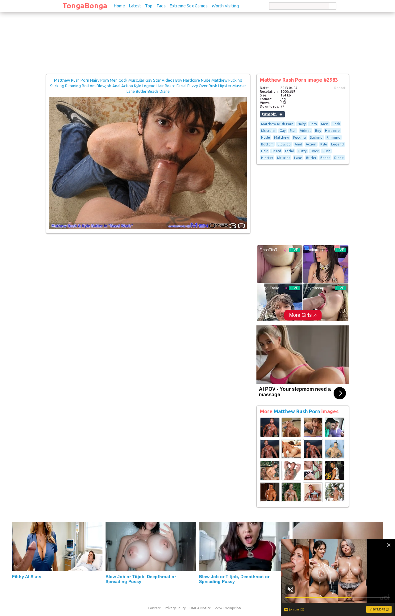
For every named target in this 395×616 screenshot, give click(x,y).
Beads (325, 158)
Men (324, 124)
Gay (282, 131)
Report (340, 88)
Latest (135, 5)
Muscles (283, 158)
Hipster (267, 158)
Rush (326, 151)
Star (292, 131)
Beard (276, 151)
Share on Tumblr (272, 114)
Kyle (323, 144)
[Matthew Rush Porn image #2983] (148, 227)
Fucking (299, 137)
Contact (154, 608)
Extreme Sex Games (189, 5)
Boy (318, 131)
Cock (336, 124)
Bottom (267, 144)
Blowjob (284, 144)
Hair (264, 151)
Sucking (316, 137)
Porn (313, 124)
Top (148, 5)
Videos (305, 131)
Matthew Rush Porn (277, 124)
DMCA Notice (200, 608)
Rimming (333, 137)
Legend (337, 144)
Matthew (281, 137)
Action (311, 144)
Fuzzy (302, 151)
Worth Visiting (225, 5)
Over (314, 151)
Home (119, 5)
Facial (289, 151)
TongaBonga (84, 6)
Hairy (301, 124)
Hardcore (332, 131)
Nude (265, 137)
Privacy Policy (175, 608)
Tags (161, 5)
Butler (311, 158)
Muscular (268, 131)
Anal (298, 144)
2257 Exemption (228, 608)
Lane (298, 158)
